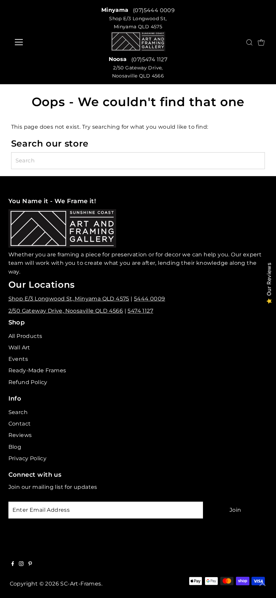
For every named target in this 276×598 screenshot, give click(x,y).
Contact (19, 423)
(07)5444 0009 (154, 10)
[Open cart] (261, 42)
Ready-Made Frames (37, 370)
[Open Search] (249, 42)
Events (18, 359)
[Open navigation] (31, 42)
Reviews (20, 435)
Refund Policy (27, 382)
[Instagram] (21, 564)
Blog (15, 447)
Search (18, 412)
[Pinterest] (30, 564)
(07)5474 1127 (149, 59)
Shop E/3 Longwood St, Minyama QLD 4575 (68, 298)
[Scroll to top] (262, 584)
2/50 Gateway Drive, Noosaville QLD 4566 (65, 311)
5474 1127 (140, 311)
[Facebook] (13, 564)
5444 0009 (149, 298)
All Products (25, 336)
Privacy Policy (27, 458)
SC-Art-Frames (80, 583)
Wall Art (19, 347)
